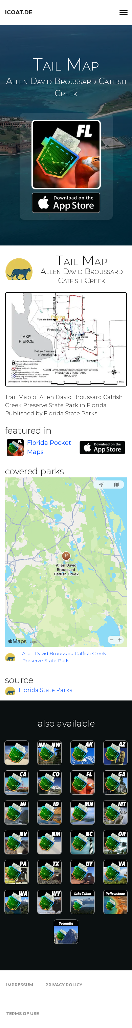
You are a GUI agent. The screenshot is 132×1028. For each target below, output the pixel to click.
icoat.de (18, 12)
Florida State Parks (45, 690)
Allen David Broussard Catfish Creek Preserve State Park (64, 657)
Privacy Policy (63, 984)
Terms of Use (22, 1013)
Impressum (19, 984)
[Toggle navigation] (123, 12)
